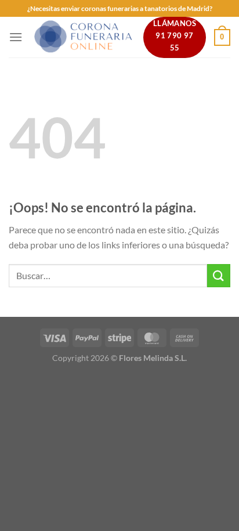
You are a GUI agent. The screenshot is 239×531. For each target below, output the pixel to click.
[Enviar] (218, 275)
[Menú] (16, 37)
